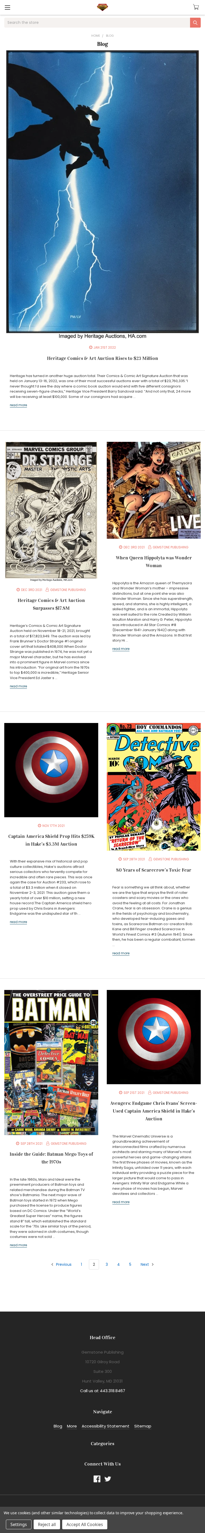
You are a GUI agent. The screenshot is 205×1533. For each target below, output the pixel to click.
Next (145, 1264)
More (72, 1426)
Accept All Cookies (84, 1524)
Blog (58, 1426)
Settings (18, 1524)
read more (18, 405)
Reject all (47, 1524)
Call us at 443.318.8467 (102, 1390)
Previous (63, 1264)
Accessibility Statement (105, 1426)
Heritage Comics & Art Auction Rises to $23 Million (102, 358)
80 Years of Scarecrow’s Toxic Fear (153, 870)
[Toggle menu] (7, 7)
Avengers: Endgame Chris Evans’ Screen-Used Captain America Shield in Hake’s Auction (153, 1111)
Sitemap (142, 1426)
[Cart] (196, 7)
